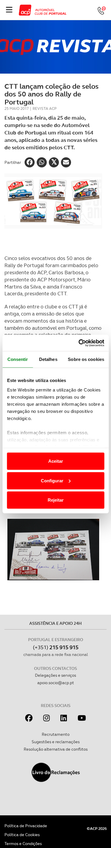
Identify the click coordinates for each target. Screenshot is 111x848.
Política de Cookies (22, 834)
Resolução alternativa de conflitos (56, 749)
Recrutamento (56, 734)
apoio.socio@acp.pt (55, 682)
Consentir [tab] (17, 359)
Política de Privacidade (25, 825)
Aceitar (55, 461)
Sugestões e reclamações (56, 741)
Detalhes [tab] (48, 359)
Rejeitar (56, 500)
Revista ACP (45, 108)
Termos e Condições (23, 843)
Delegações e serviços (55, 675)
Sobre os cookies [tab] (86, 359)
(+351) (55, 647)
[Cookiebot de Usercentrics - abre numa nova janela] (79, 343)
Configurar (52, 480)
